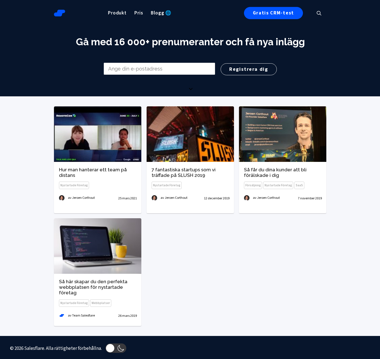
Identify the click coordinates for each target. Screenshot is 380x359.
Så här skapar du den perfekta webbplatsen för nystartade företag (93, 287)
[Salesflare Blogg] (59, 13)
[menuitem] (117, 13)
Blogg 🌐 (161, 13)
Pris (138, 13)
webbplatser (101, 303)
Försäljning (253, 185)
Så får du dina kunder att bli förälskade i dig (275, 172)
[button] (322, 13)
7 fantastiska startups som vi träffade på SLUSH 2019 (184, 172)
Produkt (117, 13)
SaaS (299, 185)
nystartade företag (74, 185)
